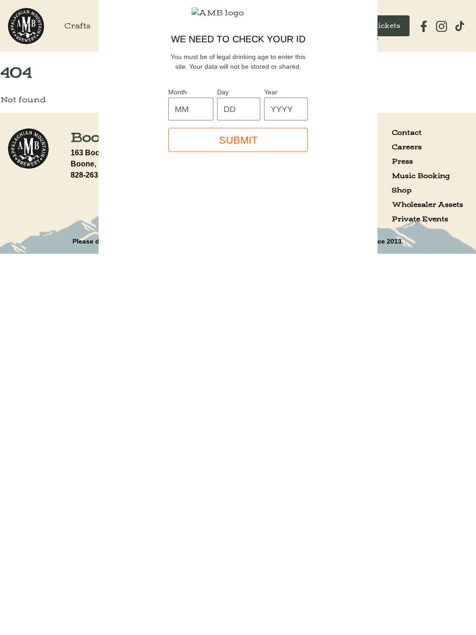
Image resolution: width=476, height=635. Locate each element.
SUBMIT (238, 140)
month (177, 92)
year (271, 92)
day (223, 92)
